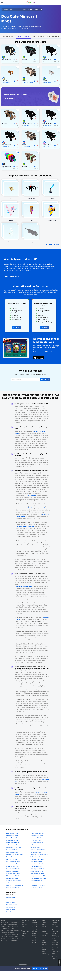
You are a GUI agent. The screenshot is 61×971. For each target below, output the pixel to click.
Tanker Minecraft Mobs (36, 857)
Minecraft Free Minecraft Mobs (14, 885)
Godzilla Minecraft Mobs (13, 873)
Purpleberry (6, 82)
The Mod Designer (30, 496)
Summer (34, 942)
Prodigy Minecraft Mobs (37, 859)
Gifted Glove (27, 146)
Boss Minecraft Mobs (12, 833)
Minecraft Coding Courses (24, 586)
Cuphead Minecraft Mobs (13, 883)
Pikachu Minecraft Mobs (13, 876)
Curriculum (35, 924)
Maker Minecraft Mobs (36, 835)
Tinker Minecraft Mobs (36, 842)
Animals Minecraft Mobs (37, 873)
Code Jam (44, 953)
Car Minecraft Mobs (35, 840)
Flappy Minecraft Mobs (12, 840)
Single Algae (47, 82)
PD (53, 949)
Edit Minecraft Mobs (36, 838)
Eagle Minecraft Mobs (12, 849)
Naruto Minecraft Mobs (12, 871)
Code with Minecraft (11, 912)
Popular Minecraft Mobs (13, 887)
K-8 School (55, 944)
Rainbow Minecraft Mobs (13, 857)
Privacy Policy (23, 964)
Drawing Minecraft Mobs (13, 861)
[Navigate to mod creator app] (16, 348)
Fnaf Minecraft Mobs (12, 845)
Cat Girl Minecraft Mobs (37, 864)
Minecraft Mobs (10, 897)
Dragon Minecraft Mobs (12, 866)
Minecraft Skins (10, 900)
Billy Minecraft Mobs (12, 878)
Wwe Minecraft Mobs (12, 835)
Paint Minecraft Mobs (36, 861)
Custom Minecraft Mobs (12, 842)
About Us (24, 924)
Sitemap (24, 933)
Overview (34, 922)
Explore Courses (12, 277)
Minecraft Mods (10, 909)
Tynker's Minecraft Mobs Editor (42, 264)
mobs (37, 508)
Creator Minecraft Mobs (37, 833)
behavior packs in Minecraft (25, 526)
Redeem (34, 928)
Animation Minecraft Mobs (37, 849)
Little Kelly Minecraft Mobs (37, 868)
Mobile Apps (25, 931)
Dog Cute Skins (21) (8, 36)
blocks (44, 508)
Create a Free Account (40, 968)
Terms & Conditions (13, 964)
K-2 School (55, 942)
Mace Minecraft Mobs (12, 852)
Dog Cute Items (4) (38, 36)
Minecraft (17, 9)
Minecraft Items (10, 907)
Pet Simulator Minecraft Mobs (14, 854)
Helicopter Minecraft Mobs (37, 883)
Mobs (24, 9)
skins (28, 508)
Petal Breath (6, 146)
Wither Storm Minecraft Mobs (38, 845)
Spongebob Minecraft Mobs (38, 876)
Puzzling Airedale (8, 61)
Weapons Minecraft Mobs (13, 864)
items (32, 508)
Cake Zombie (27, 61)
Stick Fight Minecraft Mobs (37, 885)
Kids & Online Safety (32, 964)
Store (23, 939)
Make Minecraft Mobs (36, 880)
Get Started (16, 327)
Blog (23, 922)
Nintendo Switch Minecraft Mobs (39, 854)
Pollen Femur (47, 125)
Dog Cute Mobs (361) (24, 36)
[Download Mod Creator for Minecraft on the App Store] (38, 358)
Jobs (23, 930)
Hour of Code (45, 955)
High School (55, 937)
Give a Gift (35, 926)
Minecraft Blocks (10, 902)
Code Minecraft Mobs (36, 866)
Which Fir (46, 146)
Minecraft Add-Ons (11, 904)
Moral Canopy (47, 61)
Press (23, 928)
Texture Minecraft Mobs (12, 838)
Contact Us (47, 964)
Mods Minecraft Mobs (12, 859)
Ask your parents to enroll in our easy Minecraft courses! (30, 374)
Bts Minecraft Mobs (35, 852)
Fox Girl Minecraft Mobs (13, 868)
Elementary (55, 931)
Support (24, 926)
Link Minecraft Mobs (36, 887)
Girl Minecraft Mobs (35, 847)
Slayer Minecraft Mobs (36, 871)
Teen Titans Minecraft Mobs (38, 878)
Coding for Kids (8, 9)
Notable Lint (6, 168)
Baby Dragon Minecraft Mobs (14, 847)
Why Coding (35, 930)
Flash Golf (26, 125)
